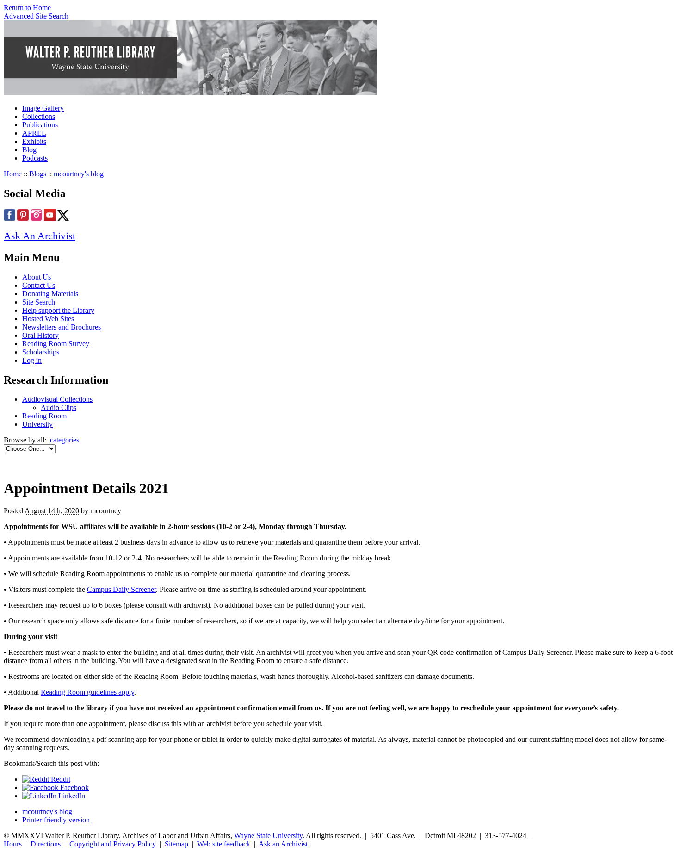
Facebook (73, 787)
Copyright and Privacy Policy (112, 844)
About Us (36, 277)
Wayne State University (268, 836)
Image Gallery (43, 108)
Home (13, 174)
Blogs (37, 174)
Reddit (59, 779)
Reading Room (44, 416)
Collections (38, 116)
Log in (32, 360)
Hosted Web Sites (48, 319)
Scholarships (40, 352)
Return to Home (27, 8)
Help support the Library (58, 310)
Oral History (40, 335)
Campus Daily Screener (121, 589)
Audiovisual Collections (57, 399)
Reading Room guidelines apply (87, 692)
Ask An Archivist (39, 236)
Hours (13, 844)
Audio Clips (58, 407)
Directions (46, 844)
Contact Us (38, 285)
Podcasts (35, 158)
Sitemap (176, 844)
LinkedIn (70, 796)
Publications (40, 125)
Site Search (38, 302)
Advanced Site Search (36, 16)
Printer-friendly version (56, 820)
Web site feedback (223, 844)
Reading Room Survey (55, 344)
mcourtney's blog (79, 174)
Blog (29, 150)
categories (64, 440)
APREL (34, 133)
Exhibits (34, 141)
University (37, 424)
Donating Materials (50, 294)
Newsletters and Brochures (61, 327)
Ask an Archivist (283, 844)
